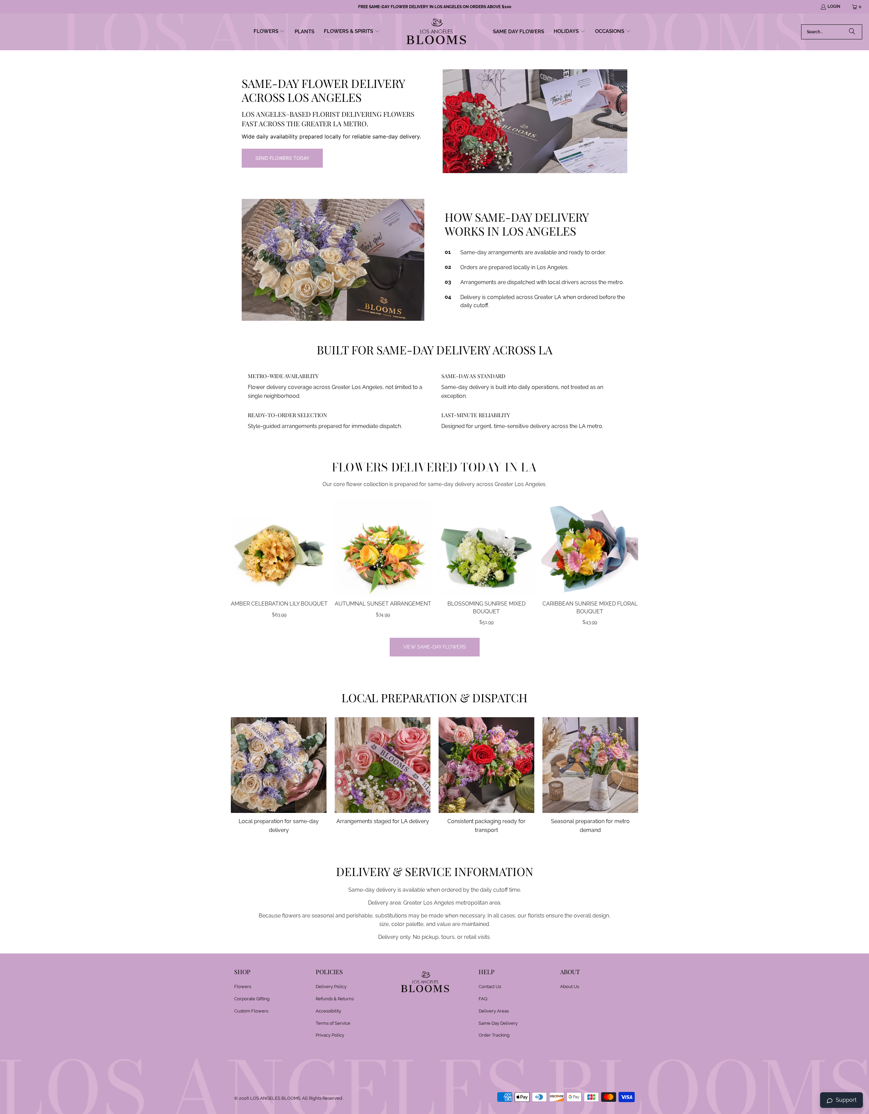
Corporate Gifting (252, 998)
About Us (569, 986)
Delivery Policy (331, 986)
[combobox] (831, 31)
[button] (269, 32)
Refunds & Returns (335, 998)
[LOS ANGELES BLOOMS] (436, 32)
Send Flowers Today (282, 158)
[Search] (852, 31)
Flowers (242, 986)
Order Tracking (494, 1035)
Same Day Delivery (498, 1023)
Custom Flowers (251, 1011)
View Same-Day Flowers (434, 647)
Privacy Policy (330, 1035)
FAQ (483, 998)
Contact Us (490, 986)
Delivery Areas (494, 1011)
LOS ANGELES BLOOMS (275, 1098)
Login (834, 6)
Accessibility (328, 1011)
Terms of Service (333, 1023)
